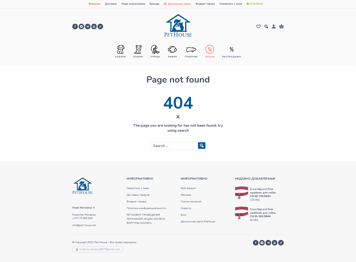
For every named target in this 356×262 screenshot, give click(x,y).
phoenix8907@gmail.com (105, 249)
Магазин (186, 195)
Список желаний (191, 201)
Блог (184, 215)
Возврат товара (205, 4)
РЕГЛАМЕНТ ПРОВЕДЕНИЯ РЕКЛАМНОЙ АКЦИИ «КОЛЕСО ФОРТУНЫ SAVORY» (146, 219)
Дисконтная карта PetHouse (198, 221)
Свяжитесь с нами (231, 4)
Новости (186, 208)
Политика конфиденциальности (146, 208)
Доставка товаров (138, 195)
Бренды (154, 4)
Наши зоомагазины (133, 4)
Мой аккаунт (188, 188)
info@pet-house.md (84, 225)
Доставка (111, 4)
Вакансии (94, 4)
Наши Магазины (82, 207)
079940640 (256, 4)
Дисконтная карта (178, 4)
